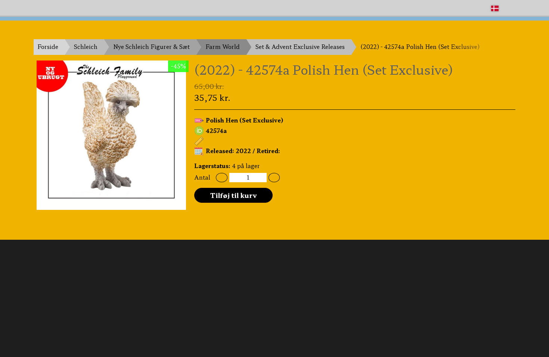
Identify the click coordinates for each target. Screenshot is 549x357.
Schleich (85, 46)
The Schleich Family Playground (79, 8)
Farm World (222, 46)
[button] (221, 177)
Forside (47, 46)
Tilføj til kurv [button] (233, 195)
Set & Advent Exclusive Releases (300, 46)
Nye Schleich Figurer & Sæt (151, 46)
